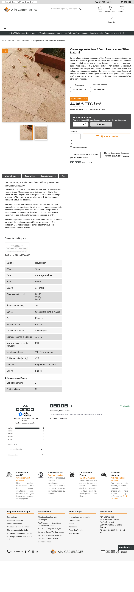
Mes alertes (74, 533)
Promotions (12, 517)
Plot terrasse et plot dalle (17, 530)
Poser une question (80, 147)
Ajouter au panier (107, 136)
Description (30, 176)
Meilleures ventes (14, 523)
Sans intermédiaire (56, 475)
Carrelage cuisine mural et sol (19, 533)
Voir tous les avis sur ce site (25, 423)
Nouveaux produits (15, 520)
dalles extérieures (27, 215)
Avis (63, 176)
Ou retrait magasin (87, 478)
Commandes (74, 520)
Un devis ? (125, 547)
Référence (9, 255)
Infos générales (12, 176)
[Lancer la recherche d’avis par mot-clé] (42, 455)
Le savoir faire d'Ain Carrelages (51, 532)
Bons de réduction (76, 530)
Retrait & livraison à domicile (50, 535)
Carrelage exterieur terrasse (19, 527)
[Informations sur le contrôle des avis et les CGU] (37, 419)
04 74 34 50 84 (105, 2)
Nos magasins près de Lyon (49, 529)
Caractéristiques (48, 176)
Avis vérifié (126, 406)
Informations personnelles (79, 517)
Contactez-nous (44, 542)
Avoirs (71, 523)
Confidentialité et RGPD (48, 538)
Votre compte (75, 511)
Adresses (73, 527)
